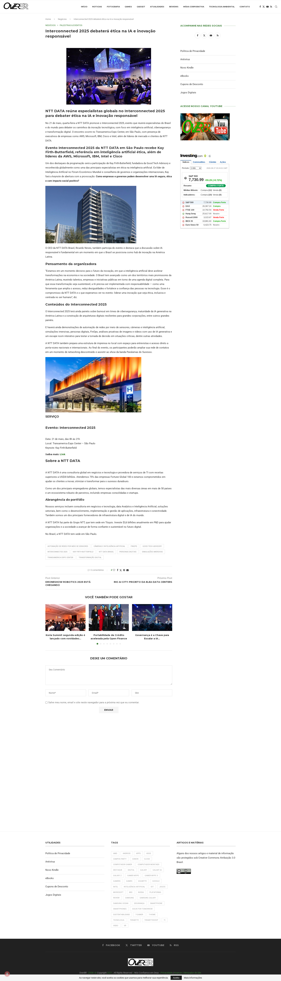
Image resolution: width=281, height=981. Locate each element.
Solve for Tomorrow (142, 909)
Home (48, 19)
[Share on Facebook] (117, 570)
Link (62, 454)
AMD (115, 853)
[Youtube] (267, 6)
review (116, 898)
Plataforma (155, 892)
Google (156, 881)
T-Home (152, 915)
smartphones (120, 909)
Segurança (139, 903)
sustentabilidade (121, 915)
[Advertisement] (208, 370)
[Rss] (271, 6)
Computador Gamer (122, 864)
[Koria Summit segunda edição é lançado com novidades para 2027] (65, 617)
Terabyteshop (151, 920)
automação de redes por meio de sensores (67, 546)
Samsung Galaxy (148, 898)
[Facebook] (260, 6)
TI (164, 920)
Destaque (117, 870)
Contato (245, 7)
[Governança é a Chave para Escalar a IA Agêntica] (152, 617)
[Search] (276, 6)
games (129, 881)
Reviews (173, 7)
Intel (115, 887)
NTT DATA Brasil (106, 552)
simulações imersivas (152, 552)
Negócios (62, 19)
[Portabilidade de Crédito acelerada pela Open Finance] (109, 617)
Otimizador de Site (192, 972)
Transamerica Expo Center (60, 557)
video (115, 926)
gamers (116, 881)
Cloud (147, 859)
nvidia (141, 892)
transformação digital (90, 557)
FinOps (134, 546)
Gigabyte (142, 881)
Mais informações (193, 978)
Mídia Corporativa (193, 7)
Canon (135, 859)
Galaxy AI (157, 870)
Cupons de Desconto (191, 84)
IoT (152, 887)
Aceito (176, 977)
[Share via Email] (127, 570)
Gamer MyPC (133, 875)
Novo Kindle (187, 67)
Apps (138, 853)
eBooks (184, 75)
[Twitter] (263, 6)
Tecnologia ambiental (222, 7)
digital (131, 870)
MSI (130, 892)
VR (125, 926)
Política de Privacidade (192, 51)
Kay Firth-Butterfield (83, 552)
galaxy (143, 870)
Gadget (141, 7)
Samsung (129, 898)
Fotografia (113, 7)
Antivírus (185, 59)
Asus (148, 853)
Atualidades (157, 7)
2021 (109, 972)
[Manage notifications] (7, 973)
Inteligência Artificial (134, 887)
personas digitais (127, 552)
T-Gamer (139, 915)
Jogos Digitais (188, 92)
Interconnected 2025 (57, 552)
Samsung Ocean (120, 903)
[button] (50, 624)
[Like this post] (114, 570)
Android (126, 853)
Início (84, 7)
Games (128, 7)
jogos (162, 887)
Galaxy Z (117, 875)
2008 (90, 972)
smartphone (156, 903)
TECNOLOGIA (118, 920)
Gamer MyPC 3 (151, 875)
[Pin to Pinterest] (124, 570)
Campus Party (120, 859)
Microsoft (118, 892)
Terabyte (134, 920)
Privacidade (166, 972)
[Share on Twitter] (121, 570)
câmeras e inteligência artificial (109, 546)
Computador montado (148, 864)
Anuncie (178, 972)
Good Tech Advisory (152, 546)
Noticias (97, 7)
